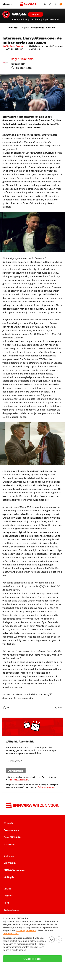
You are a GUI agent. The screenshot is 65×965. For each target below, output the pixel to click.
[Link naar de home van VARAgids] (6, 14)
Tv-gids (24, 27)
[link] (5, 63)
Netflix (6, 46)
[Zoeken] (45, 4)
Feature (19, 46)
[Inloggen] (55, 4)
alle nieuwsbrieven (19, 779)
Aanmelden (15, 770)
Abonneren (37, 27)
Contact (50, 27)
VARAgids (19, 14)
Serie (13, 46)
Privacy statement (46, 787)
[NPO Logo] (61, 4)
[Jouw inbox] (50, 4)
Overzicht (12, 27)
